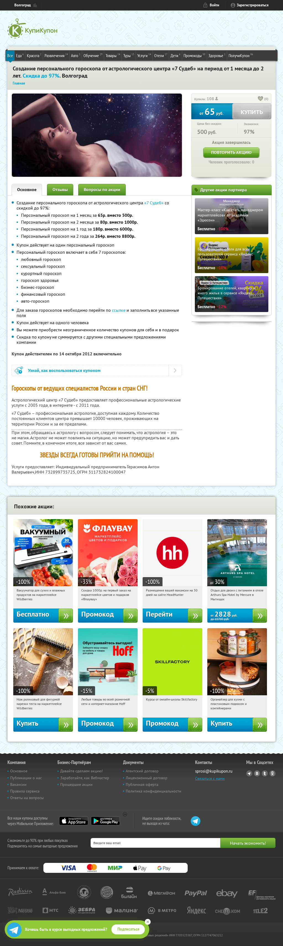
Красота (34, 55)
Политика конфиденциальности (153, 791)
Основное (26, 189)
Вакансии (18, 784)
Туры (128, 55)
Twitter (265, 773)
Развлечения (56, 55)
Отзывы (60, 189)
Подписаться (128, 929)
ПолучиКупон (241, 55)
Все (10, 55)
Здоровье (217, 55)
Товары (113, 55)
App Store (73, 820)
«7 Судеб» (154, 202)
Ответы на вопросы (27, 797)
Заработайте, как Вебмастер (84, 777)
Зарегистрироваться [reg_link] (253, 5)
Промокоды (194, 55)
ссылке (118, 310)
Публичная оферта (142, 784)
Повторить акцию (231, 152)
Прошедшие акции (76, 784)
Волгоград (22, 5)
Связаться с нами (210, 778)
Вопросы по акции (102, 189)
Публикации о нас (26, 777)
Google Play (105, 820)
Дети (175, 55)
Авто (75, 55)
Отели (160, 55)
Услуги (144, 55)
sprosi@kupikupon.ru (213, 771)
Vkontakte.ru (257, 773)
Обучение (93, 55)
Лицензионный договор (146, 777)
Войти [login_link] (214, 5)
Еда (20, 55)
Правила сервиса (25, 791)
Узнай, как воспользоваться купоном (64, 370)
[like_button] (260, 99)
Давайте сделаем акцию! (81, 770)
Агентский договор (142, 770)
